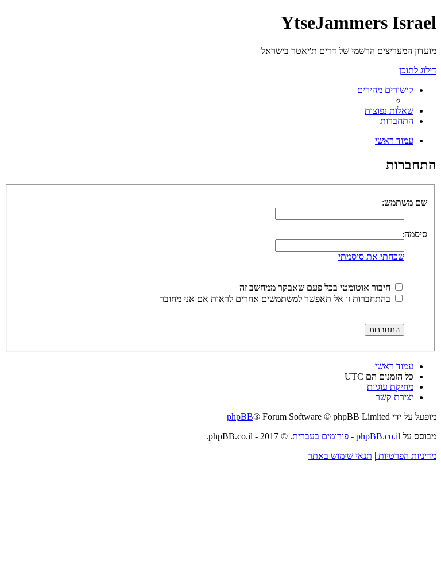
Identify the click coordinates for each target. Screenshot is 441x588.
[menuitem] (389, 110)
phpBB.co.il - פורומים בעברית (346, 436)
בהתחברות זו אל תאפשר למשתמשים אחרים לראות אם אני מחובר (276, 299)
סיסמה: (414, 234)
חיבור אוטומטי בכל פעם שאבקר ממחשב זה (316, 287)
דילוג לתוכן (417, 70)
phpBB (240, 416)
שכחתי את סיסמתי (371, 256)
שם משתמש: (404, 202)
